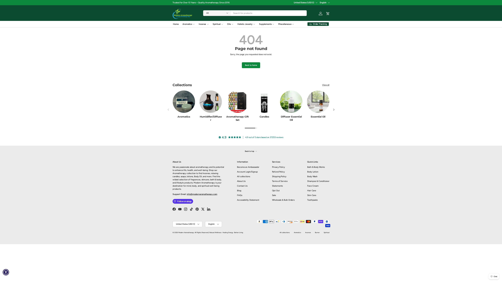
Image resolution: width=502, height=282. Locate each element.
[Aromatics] (184, 101)
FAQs (239, 195)
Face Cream (312, 186)
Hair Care (311, 190)
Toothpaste (312, 200)
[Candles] (264, 101)
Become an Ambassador (248, 167)
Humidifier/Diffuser (211, 118)
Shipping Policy (279, 176)
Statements (277, 186)
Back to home (251, 65)
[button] (328, 13)
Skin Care (311, 195)
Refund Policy (278, 172)
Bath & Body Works (316, 167)
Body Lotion (312, 172)
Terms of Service (280, 181)
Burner (317, 232)
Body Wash (312, 176)
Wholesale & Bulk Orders (283, 200)
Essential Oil (318, 116)
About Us (241, 181)
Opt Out (276, 190)
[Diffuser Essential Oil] (291, 101)
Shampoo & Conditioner (318, 181)
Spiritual (217, 24)
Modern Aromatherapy (186, 232)
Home (176, 24)
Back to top (250, 151)
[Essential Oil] (318, 101)
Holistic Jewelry (244, 24)
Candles (264, 116)
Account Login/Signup (247, 172)
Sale (274, 195)
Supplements (265, 24)
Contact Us (242, 186)
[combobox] (255, 13)
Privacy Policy (278, 167)
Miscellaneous (284, 24)
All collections (243, 176)
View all (325, 85)
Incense (202, 24)
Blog (239, 190)
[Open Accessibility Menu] (6, 272)
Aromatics (187, 24)
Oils (229, 24)
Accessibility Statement (248, 200)
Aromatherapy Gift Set (237, 118)
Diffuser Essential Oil (291, 118)
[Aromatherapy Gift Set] (237, 101)
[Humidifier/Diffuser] (210, 101)
